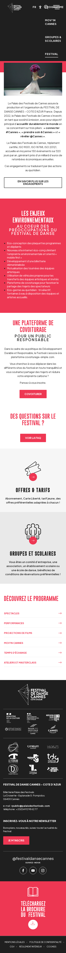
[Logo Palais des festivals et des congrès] (32, 729)
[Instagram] (42, 871)
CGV (12, 946)
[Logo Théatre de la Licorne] (32, 769)
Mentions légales (15, 942)
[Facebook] (23, 871)
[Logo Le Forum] (13, 758)
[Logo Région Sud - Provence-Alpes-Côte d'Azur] (52, 718)
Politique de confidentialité (45, 942)
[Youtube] (33, 871)
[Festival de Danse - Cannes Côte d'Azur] (15, 8)
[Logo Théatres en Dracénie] (13, 769)
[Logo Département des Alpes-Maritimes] (13, 729)
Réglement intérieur (30, 946)
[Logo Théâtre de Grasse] (52, 758)
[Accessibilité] (40, 7)
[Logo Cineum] (32, 747)
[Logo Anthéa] (13, 747)
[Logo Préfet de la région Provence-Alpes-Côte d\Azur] (32, 718)
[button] (46, 7)
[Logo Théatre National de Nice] (52, 769)
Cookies (51, 946)
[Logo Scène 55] (32, 758)
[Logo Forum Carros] (52, 747)
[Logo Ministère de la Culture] (13, 718)
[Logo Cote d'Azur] (52, 729)
